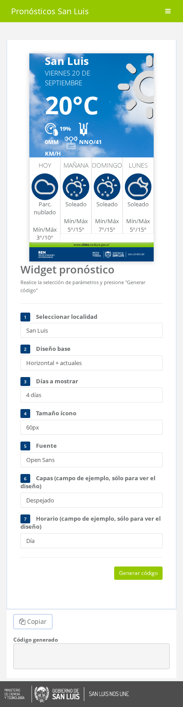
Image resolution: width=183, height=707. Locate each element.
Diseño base (47, 349)
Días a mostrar (51, 381)
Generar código (138, 573)
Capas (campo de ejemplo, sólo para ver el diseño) (87, 482)
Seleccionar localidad (60, 317)
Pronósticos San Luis (50, 11)
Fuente (40, 446)
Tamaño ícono (50, 413)
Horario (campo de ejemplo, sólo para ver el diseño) (90, 522)
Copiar (36, 621)
